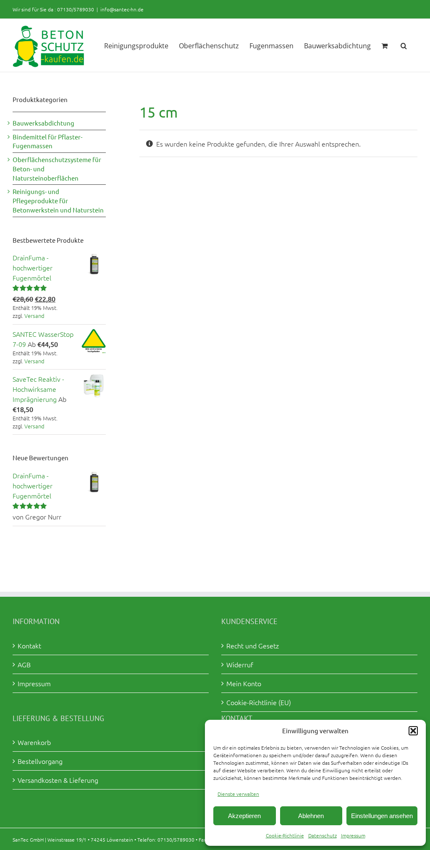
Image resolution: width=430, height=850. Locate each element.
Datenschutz (322, 835)
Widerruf (239, 664)
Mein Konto (243, 683)
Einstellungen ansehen (382, 815)
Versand (34, 316)
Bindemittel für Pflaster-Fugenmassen (47, 141)
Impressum (353, 835)
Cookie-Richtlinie (285, 835)
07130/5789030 (75, 9)
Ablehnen (311, 815)
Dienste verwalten (238, 793)
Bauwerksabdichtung (43, 123)
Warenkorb (34, 742)
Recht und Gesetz (252, 645)
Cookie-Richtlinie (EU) (258, 702)
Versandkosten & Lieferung (58, 779)
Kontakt (29, 645)
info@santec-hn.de (122, 9)
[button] (413, 731)
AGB (24, 664)
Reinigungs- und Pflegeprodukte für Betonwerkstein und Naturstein (58, 200)
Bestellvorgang (40, 761)
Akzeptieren (244, 815)
